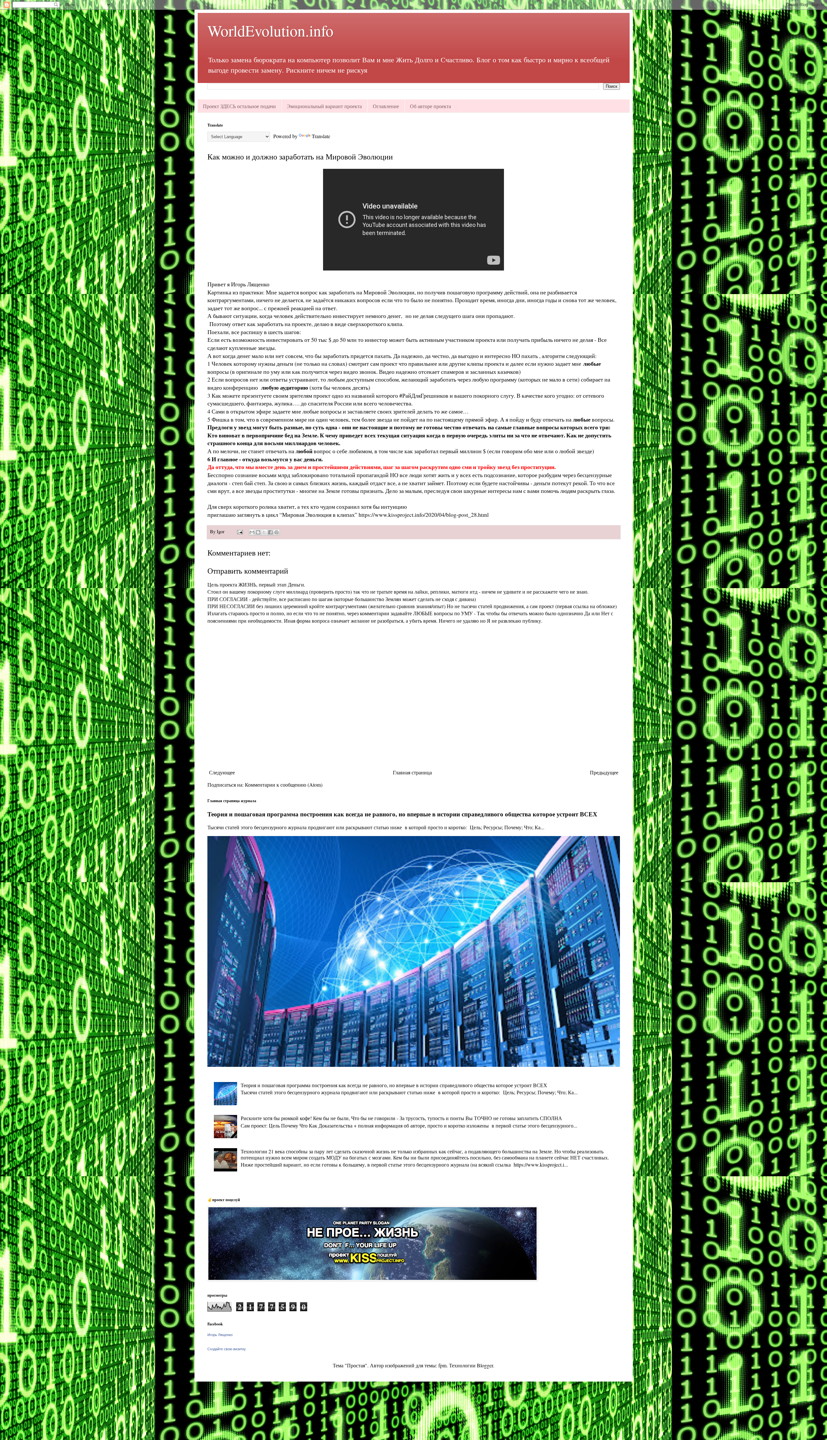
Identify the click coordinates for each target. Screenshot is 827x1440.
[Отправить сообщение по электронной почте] (239, 531)
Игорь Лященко (220, 1335)
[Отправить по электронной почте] (252, 532)
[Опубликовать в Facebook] (270, 532)
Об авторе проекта (430, 106)
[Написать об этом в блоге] (258, 532)
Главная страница (412, 772)
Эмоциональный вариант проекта (324, 106)
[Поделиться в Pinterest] (276, 532)
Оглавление (386, 106)
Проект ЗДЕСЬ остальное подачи (239, 106)
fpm (442, 1365)
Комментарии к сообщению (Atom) (283, 784)
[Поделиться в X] (264, 532)
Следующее (222, 772)
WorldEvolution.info (270, 30)
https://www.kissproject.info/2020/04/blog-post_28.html (424, 514)
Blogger (485, 1365)
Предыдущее (604, 772)
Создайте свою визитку (226, 1349)
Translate (321, 136)
